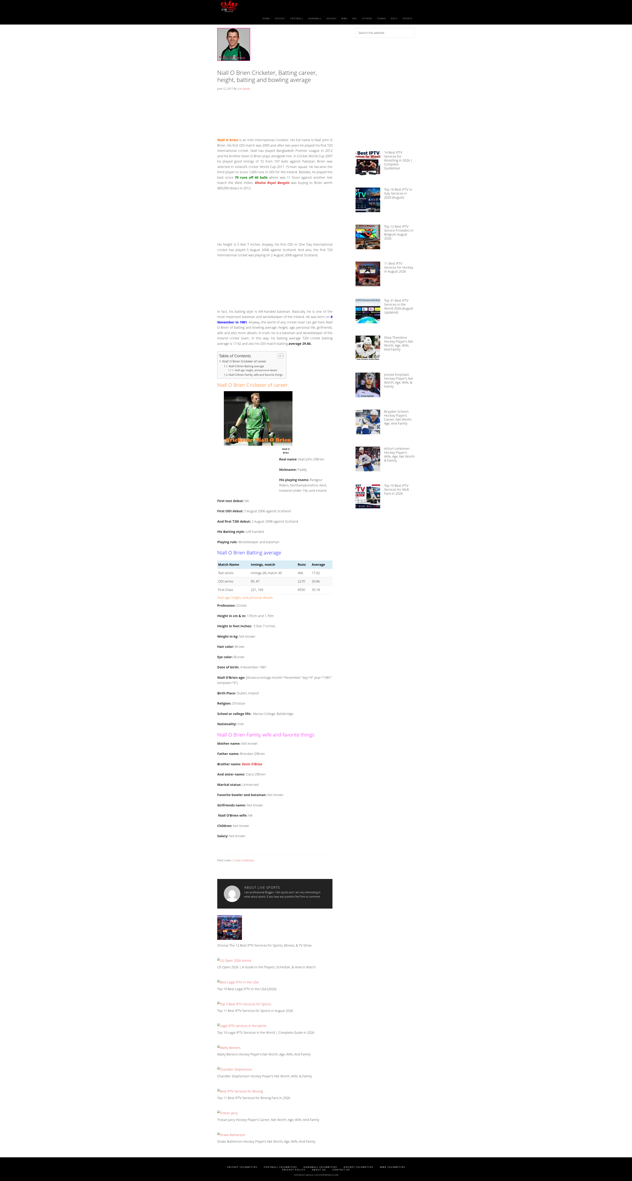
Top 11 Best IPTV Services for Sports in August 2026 (255, 1010)
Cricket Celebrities (243, 860)
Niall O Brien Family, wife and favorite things (256, 375)
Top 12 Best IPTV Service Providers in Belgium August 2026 (398, 232)
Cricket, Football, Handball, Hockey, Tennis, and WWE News (246, 6)
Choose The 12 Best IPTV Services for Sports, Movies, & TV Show (264, 945)
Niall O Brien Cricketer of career (244, 361)
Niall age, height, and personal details (256, 370)
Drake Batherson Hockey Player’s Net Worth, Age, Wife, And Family (266, 1141)
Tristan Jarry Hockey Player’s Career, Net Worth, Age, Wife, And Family (268, 1120)
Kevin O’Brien (252, 764)
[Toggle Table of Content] (279, 356)
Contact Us (341, 1170)
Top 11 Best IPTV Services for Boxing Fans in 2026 (253, 1098)
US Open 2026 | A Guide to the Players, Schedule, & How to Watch (266, 967)
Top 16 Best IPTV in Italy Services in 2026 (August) (398, 193)
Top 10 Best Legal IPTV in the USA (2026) (246, 989)
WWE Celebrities (392, 1167)
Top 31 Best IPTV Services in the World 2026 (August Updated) (398, 306)
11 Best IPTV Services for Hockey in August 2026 (398, 267)
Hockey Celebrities (358, 1167)
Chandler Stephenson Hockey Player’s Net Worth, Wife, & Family (264, 1076)
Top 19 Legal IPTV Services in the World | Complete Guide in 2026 (265, 1032)
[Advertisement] (275, 115)
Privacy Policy (293, 1170)
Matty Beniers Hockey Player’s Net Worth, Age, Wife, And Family (264, 1054)
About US (319, 1170)
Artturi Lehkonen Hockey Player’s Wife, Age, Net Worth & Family (399, 454)
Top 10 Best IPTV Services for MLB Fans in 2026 (396, 489)
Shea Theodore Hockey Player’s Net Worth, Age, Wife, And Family (398, 343)
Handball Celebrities (320, 1167)
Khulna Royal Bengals (272, 182)
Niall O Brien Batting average (246, 366)
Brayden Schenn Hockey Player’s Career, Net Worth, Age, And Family (398, 417)
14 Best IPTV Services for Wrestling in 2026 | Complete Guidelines (398, 160)
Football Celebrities (280, 1167)
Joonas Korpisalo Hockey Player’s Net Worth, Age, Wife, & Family (398, 380)
